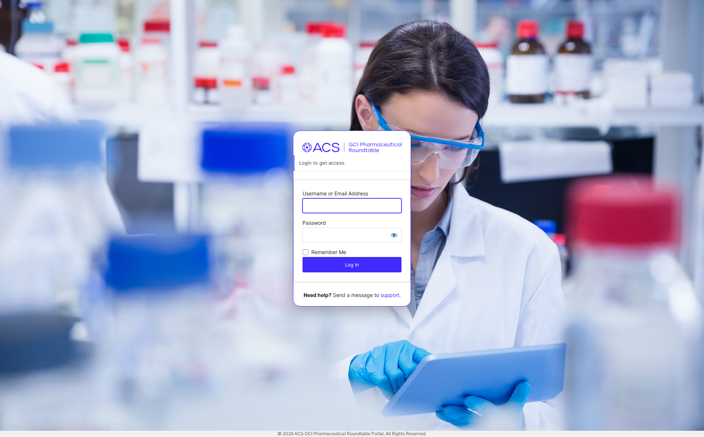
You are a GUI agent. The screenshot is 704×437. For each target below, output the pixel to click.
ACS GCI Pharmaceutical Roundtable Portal (352, 147)
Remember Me (328, 252)
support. (391, 295)
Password (314, 223)
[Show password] (394, 235)
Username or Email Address (335, 193)
